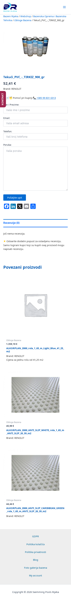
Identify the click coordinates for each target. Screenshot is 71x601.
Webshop (25, 16)
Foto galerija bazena (35, 567)
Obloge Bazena (22, 20)
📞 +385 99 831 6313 (44, 97)
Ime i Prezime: (11, 104)
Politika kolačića (35, 544)
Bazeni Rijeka (10, 16)
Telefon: (7, 131)
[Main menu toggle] (64, 7)
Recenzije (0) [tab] (11, 223)
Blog (35, 559)
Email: (6, 118)
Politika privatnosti (35, 552)
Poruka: (7, 144)
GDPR (35, 536)
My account (35, 575)
